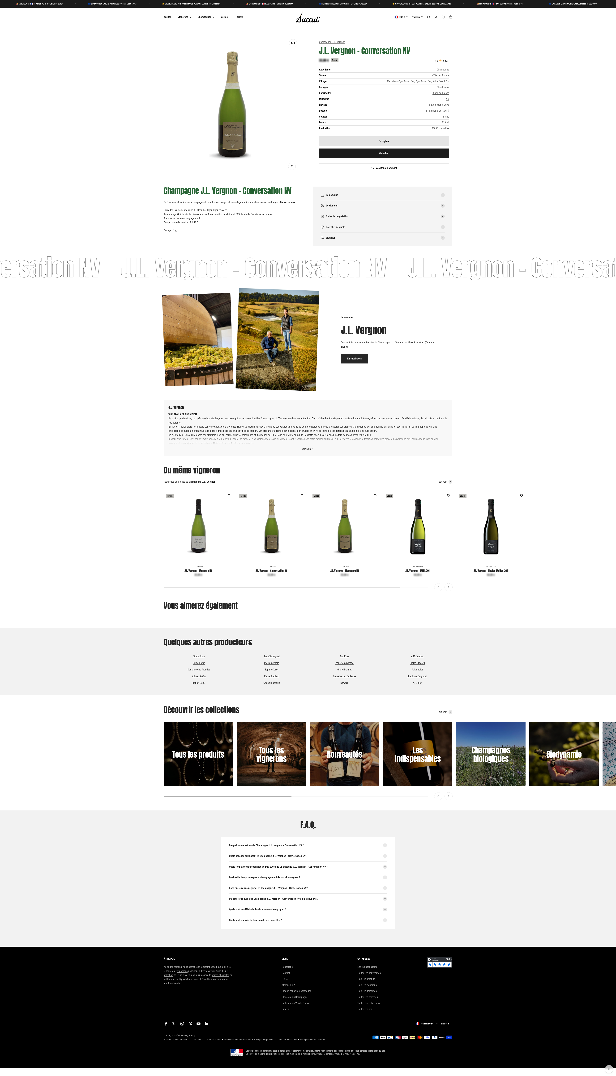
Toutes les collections (368, 1003)
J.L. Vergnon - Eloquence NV (344, 571)
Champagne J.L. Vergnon (332, 42)
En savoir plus (354, 358)
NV (447, 99)
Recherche (287, 966)
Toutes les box (364, 1009)
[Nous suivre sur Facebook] (166, 1024)
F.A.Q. (285, 978)
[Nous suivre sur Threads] (190, 1024)
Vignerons (183, 17)
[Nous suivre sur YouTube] (198, 1024)
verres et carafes (220, 975)
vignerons (182, 971)
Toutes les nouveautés (369, 973)
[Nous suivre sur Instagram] (182, 1024)
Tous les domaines (367, 991)
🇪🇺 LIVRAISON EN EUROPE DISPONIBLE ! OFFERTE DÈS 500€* (210, 4)
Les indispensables (367, 966)
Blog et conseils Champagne (296, 991)
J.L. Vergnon (198, 566)
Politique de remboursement (312, 1039)
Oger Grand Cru (423, 81)
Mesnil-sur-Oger (256, 426)
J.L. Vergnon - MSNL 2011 (417, 571)
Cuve (446, 104)
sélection (168, 975)
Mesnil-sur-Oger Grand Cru (400, 81)
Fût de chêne (436, 104)
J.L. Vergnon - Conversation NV (271, 571)
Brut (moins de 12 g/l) (437, 110)
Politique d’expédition (264, 1039)
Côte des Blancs (440, 75)
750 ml (445, 122)
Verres (224, 17)
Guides (285, 1009)
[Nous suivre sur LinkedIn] (207, 1024)
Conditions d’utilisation (287, 1039)
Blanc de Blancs (440, 93)
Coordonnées (196, 1039)
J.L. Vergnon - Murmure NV (198, 571)
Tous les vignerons (367, 985)
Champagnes (204, 17)
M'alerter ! (384, 153)
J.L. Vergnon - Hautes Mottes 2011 (491, 571)
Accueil (167, 17)
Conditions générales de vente (237, 1039)
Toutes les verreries (367, 997)
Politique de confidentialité (175, 1039)
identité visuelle (172, 983)
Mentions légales (213, 1039)
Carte (240, 17)
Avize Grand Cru (440, 81)
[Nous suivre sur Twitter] (174, 1024)
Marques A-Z (288, 985)
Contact (286, 973)
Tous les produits (366, 978)
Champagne (443, 69)
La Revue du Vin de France (296, 1003)
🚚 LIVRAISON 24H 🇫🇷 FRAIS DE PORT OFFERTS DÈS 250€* (137, 4)
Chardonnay (443, 87)
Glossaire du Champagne (295, 997)
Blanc (446, 116)
